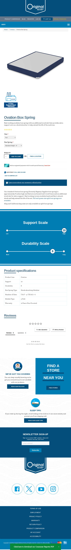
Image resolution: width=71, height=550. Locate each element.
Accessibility (35, 536)
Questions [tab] (21, 333)
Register (30, 19)
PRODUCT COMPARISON (12, 19)
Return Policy (35, 524)
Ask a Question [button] (42, 329)
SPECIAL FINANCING (60, 19)
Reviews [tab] (9, 333)
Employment (35, 512)
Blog (24, 19)
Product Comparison (35, 528)
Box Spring (8, 142)
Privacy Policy (35, 516)
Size (5, 134)
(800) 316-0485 (46, 543)
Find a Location (35, 156)
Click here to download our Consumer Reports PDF (34, 547)
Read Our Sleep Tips (35, 420)
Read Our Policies (17, 386)
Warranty (35, 520)
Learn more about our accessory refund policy (25, 182)
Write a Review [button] (59, 329)
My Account (35, 532)
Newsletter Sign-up (35, 434)
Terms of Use (35, 508)
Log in (38, 19)
